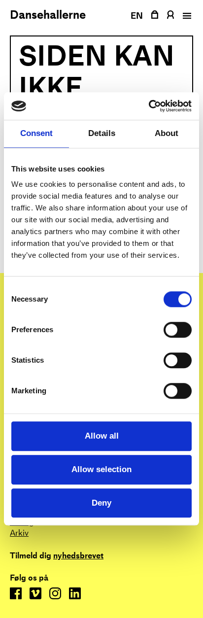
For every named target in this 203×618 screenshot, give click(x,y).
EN (137, 15)
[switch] (178, 330)
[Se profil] (170, 14)
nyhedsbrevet (78, 555)
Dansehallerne (48, 15)
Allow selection (101, 469)
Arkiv (19, 533)
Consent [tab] (36, 133)
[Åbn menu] (186, 16)
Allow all (102, 436)
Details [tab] (101, 133)
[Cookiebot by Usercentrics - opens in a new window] (148, 106)
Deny (101, 503)
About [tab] (166, 133)
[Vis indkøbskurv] (155, 14)
